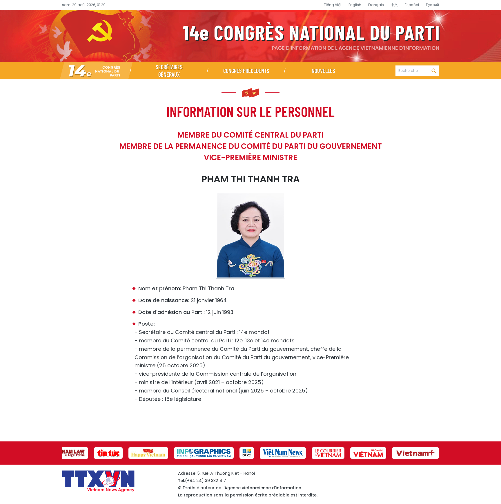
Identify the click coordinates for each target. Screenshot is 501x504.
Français (376, 4)
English (354, 4)
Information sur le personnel (250, 111)
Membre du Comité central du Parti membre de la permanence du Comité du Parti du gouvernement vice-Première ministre (250, 146)
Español (412, 4)
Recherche (434, 70)
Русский (432, 4)
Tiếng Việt (333, 4)
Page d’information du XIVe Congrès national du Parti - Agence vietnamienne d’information (250, 36)
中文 (394, 4)
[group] (68, 453)
